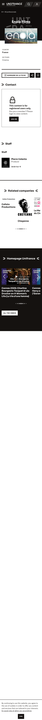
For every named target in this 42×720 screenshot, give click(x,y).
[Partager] (32, 75)
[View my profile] (37, 4)
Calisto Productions (8, 205)
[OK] (21, 716)
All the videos (9, 313)
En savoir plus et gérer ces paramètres (17, 711)
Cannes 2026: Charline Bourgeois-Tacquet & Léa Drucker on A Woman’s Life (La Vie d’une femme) (15, 292)
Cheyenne (23, 221)
